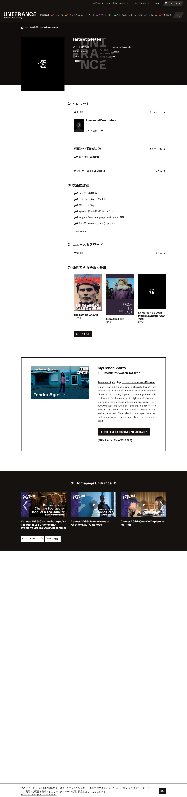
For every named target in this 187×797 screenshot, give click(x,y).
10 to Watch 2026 (141, 3)
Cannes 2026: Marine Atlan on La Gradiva (142, 523)
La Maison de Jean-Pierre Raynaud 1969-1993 (152, 316)
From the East (115, 319)
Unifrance (153, 15)
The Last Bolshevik (86, 315)
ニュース (59, 15)
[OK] (162, 791)
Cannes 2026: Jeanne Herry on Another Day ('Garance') (40, 523)
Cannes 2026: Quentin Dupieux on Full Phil (93, 523)
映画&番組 (44, 15)
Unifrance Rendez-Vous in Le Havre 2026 (110, 3)
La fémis (115, 51)
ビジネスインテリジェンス (130, 15)
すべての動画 (53, 539)
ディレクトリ (107, 15)
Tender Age (106, 382)
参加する (167, 15)
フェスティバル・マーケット (82, 15)
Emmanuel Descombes (122, 47)
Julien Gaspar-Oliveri (138, 382)
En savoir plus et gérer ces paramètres (38, 794)
